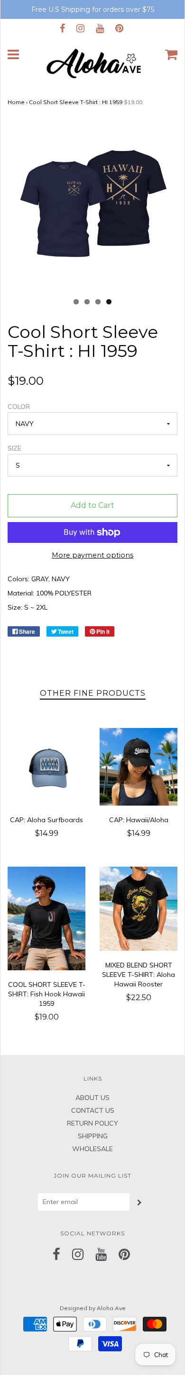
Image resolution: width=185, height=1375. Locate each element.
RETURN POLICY (92, 1123)
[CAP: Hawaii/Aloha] (138, 767)
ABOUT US (92, 1097)
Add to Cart (92, 505)
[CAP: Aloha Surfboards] (46, 767)
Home (16, 102)
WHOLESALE (92, 1148)
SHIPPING (93, 1136)
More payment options (92, 555)
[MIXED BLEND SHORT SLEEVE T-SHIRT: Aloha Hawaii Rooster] (138, 908)
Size (14, 448)
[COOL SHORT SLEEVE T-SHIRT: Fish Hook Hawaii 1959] (46, 918)
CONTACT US (92, 1110)
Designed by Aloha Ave (93, 1308)
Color (19, 406)
